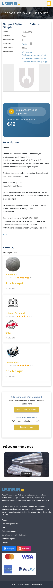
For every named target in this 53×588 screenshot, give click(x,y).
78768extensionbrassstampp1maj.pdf (35, 62)
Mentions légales (8, 539)
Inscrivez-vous (26, 427)
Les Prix (5, 542)
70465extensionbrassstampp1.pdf (34, 55)
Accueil (4, 520)
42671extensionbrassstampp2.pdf (34, 58)
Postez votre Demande (26, 410)
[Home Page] (12, 3)
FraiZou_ (25, 44)
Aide (3, 527)
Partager (10, 548)
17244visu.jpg (27, 52)
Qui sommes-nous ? (10, 531)
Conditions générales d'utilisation (14, 535)
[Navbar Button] (49, 3)
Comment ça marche (10, 524)
